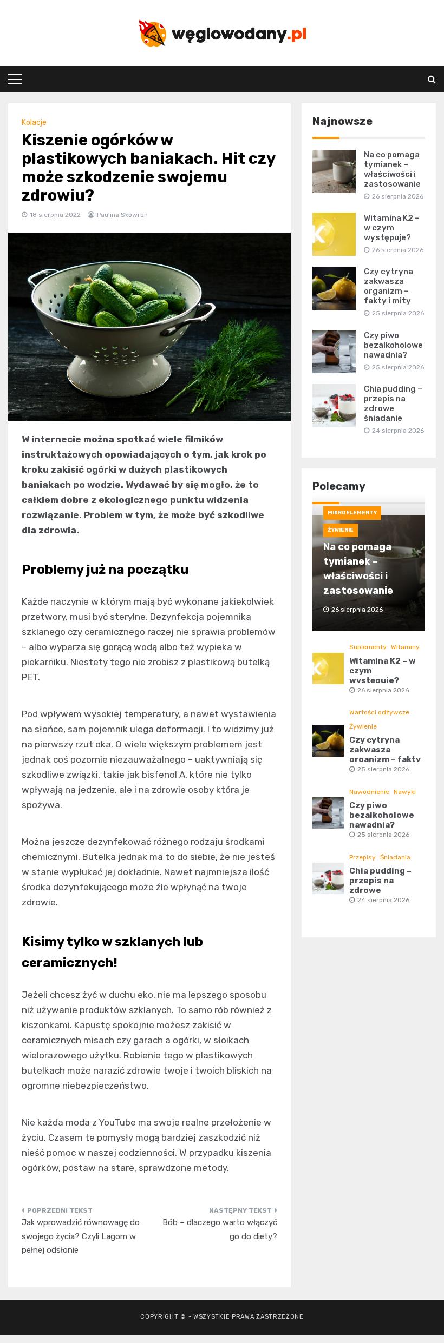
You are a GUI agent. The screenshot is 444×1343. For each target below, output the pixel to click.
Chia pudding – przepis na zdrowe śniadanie (393, 403)
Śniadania (395, 857)
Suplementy (368, 647)
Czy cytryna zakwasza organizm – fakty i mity (388, 286)
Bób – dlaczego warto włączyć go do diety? (219, 1229)
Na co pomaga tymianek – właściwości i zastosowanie (392, 169)
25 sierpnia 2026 (383, 769)
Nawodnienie (369, 792)
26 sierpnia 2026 (383, 690)
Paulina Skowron (122, 215)
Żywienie (341, 530)
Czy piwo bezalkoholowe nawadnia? (393, 345)
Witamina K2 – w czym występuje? (392, 227)
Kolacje (34, 122)
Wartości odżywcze (379, 712)
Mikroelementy (352, 513)
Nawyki (405, 792)
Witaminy (405, 647)
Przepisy (362, 857)
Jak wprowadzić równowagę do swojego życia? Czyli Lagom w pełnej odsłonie (81, 1236)
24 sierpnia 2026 (383, 900)
